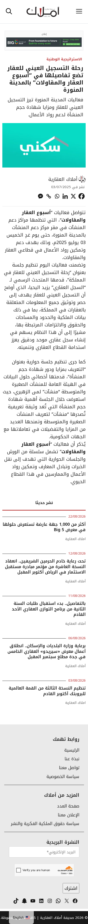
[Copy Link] (49, 196)
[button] (9, 11)
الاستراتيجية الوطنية (64, 59)
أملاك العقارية (62, 179)
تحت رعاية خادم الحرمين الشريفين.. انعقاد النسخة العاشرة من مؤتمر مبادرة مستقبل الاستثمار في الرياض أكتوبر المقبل (45, 566)
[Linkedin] (65, 196)
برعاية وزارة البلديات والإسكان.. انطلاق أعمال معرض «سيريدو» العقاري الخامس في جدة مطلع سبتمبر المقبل (47, 651)
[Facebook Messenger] (40, 196)
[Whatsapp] (57, 196)
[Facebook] (81, 196)
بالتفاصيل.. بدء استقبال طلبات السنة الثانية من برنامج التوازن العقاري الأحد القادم (49, 608)
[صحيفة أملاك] (43, 11)
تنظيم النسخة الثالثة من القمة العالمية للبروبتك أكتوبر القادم (47, 691)
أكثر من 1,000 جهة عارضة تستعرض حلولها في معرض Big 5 (44, 527)
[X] (73, 196)
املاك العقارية (75, 539)
